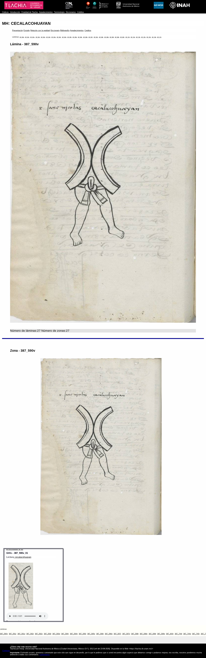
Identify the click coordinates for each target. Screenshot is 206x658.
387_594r (59, 37)
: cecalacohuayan (22, 557)
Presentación (17, 31)
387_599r (112, 37)
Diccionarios (71, 12)
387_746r (148, 37)
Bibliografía (64, 31)
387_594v (64, 37)
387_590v (22, 37)
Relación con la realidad (40, 31)
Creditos (88, 31)
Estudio (27, 31)
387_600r (122, 37)
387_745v (143, 37)
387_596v (85, 37)
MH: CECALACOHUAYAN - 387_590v (14, 549)
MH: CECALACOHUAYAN (26, 23)
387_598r (101, 37)
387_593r (48, 37)
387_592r (38, 37)
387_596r (80, 37)
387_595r (69, 37)
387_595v (74, 37)
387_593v (53, 37)
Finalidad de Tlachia (29, 12)
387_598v (106, 37)
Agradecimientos (46, 12)
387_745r (138, 37)
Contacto (6, 651)
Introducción (15, 12)
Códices (5, 12)
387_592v (43, 37)
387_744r (127, 37)
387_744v (133, 37)
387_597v (96, 37)
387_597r (90, 37)
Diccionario (55, 31)
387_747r (159, 37)
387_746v (154, 37)
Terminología (59, 12)
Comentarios (45, 655)
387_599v (117, 37)
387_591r (27, 37)
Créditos (80, 12)
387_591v (32, 37)
